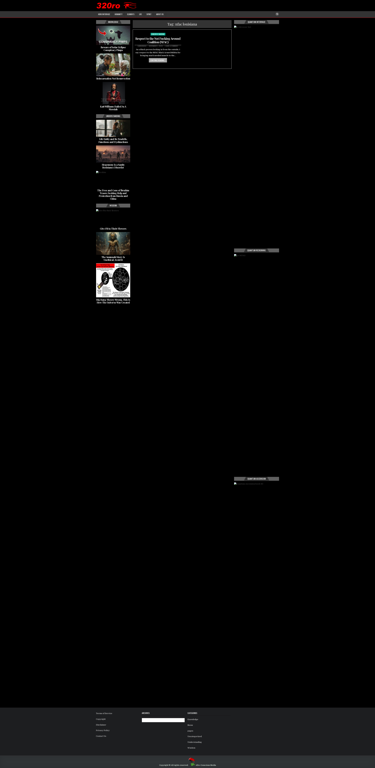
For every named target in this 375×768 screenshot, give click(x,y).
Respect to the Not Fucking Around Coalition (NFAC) (157, 40)
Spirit (148, 14)
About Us (160, 14)
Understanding (158, 34)
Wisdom (191, 748)
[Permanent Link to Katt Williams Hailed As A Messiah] (113, 93)
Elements (130, 14)
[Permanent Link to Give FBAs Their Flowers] (113, 217)
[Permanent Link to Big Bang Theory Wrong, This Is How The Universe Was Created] (113, 280)
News (190, 725)
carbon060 (142, 46)
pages (190, 731)
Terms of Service (104, 713)
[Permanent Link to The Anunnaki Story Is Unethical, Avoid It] (113, 243)
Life (140, 14)
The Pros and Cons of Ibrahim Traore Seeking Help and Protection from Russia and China (113, 194)
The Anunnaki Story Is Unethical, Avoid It (113, 258)
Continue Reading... (158, 60)
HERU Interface (104, 14)
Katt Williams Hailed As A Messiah (113, 108)
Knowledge (193, 719)
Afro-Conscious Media (206, 765)
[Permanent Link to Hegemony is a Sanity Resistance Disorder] (113, 153)
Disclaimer (101, 725)
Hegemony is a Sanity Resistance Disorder (113, 166)
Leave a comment (171, 46)
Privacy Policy (103, 730)
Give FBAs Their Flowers (113, 228)
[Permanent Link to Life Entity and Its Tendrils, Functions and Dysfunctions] (113, 128)
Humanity (118, 14)
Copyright (101, 719)
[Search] (277, 14)
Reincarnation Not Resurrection (113, 78)
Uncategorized (195, 736)
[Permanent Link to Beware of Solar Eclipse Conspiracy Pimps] (113, 35)
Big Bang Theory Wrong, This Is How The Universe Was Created (113, 301)
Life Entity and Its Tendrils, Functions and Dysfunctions (113, 140)
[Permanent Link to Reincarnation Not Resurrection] (113, 65)
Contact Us (101, 736)
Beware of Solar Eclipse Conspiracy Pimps (113, 49)
